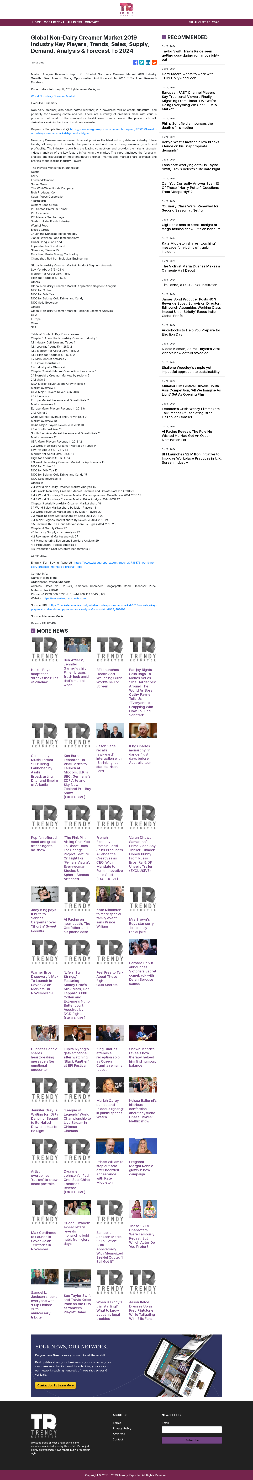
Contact (118, 1439)
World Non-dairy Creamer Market (53, 96)
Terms (117, 1423)
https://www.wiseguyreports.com (64, 598)
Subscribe (192, 1440)
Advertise (119, 1434)
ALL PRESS (74, 22)
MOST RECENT (54, 22)
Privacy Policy (122, 1428)
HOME (36, 22)
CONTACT (92, 22)
